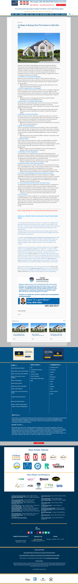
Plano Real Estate (46, 498)
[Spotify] (46, 532)
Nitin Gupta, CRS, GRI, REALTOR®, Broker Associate (48, 2)
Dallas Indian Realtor (16, 388)
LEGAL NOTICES (39, 550)
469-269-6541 (34, 5)
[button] (16, 14)
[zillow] (31, 532)
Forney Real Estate (46, 517)
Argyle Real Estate (46, 500)
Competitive (48, 558)
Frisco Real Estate (16, 501)
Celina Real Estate (16, 505)
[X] (34, 532)
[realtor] (29, 532)
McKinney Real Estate (17, 502)
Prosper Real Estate (16, 506)
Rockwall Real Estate (46, 509)
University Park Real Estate (18, 495)
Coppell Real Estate (46, 505)
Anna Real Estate (16, 509)
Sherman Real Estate (16, 511)
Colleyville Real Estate (17, 500)
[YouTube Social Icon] (40, 532)
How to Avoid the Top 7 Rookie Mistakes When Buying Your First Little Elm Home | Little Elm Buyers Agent (19, 335)
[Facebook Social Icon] (43, 532)
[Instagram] (37, 532)
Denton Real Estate (46, 512)
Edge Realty (55, 558)
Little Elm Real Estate (22, 310)
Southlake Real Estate (17, 497)
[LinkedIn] (49, 532)
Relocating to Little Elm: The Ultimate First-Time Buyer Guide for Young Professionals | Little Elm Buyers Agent (56, 335)
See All (64, 320)
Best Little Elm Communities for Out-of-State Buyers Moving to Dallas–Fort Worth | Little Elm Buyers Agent (38, 335)
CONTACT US (38, 536)
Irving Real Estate (45, 502)
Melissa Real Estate (16, 508)
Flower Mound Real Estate (48, 508)
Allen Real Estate (45, 495)
